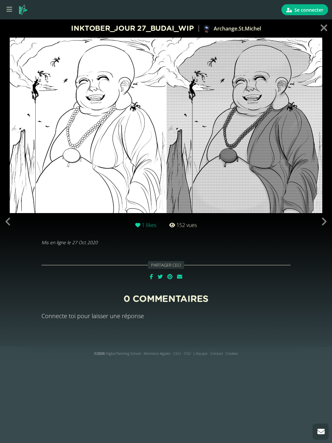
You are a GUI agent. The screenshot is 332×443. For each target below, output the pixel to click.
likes (149, 225)
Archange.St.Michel (236, 28)
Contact (216, 353)
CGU (177, 353)
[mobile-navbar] (9, 10)
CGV (187, 353)
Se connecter (308, 10)
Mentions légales (157, 353)
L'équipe (201, 353)
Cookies (232, 353)
